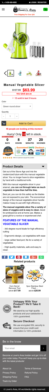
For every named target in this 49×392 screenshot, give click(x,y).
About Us (7, 368)
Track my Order (10, 380)
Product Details (13, 166)
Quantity (5, 112)
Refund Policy (31, 372)
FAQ (27, 376)
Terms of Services (33, 368)
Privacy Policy (9, 372)
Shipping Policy (10, 376)
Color (4, 101)
